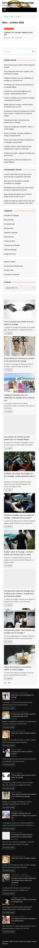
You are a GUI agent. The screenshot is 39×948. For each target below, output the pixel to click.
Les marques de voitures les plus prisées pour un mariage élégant (18, 86)
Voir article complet (8, 708)
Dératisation (8, 187)
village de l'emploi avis (11, 201)
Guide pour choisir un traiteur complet (23, 733)
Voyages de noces (10, 254)
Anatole (8, 37)
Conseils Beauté (9, 224)
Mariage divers (9, 228)
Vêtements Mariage (10, 249)
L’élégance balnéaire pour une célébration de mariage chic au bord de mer (18, 79)
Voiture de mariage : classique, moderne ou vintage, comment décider (18, 134)
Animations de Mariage (11, 215)
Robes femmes (9, 237)
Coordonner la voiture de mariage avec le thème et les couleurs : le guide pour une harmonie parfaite (19, 113)
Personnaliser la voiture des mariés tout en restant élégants (17, 161)
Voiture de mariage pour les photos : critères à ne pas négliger (18, 128)
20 (9, 683)
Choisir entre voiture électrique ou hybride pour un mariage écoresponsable (19, 141)
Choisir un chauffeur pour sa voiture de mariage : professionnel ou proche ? (19, 99)
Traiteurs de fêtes (9, 241)
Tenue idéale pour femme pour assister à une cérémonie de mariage (18, 73)
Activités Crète (8, 270)
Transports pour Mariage (12, 245)
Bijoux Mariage (9, 28)
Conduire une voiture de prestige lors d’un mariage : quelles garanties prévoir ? (17, 92)
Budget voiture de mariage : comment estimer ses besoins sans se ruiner (18, 106)
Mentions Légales (9, 261)
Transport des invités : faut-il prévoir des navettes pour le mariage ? (16, 121)
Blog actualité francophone (12, 194)
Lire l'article (8, 333)
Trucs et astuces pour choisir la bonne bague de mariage (19, 66)
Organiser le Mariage (11, 232)
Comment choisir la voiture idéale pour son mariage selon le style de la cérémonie (17, 148)
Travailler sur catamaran (12, 274)
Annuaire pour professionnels (13, 266)
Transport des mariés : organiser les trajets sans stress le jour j (19, 154)
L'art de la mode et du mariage (18, 2)
